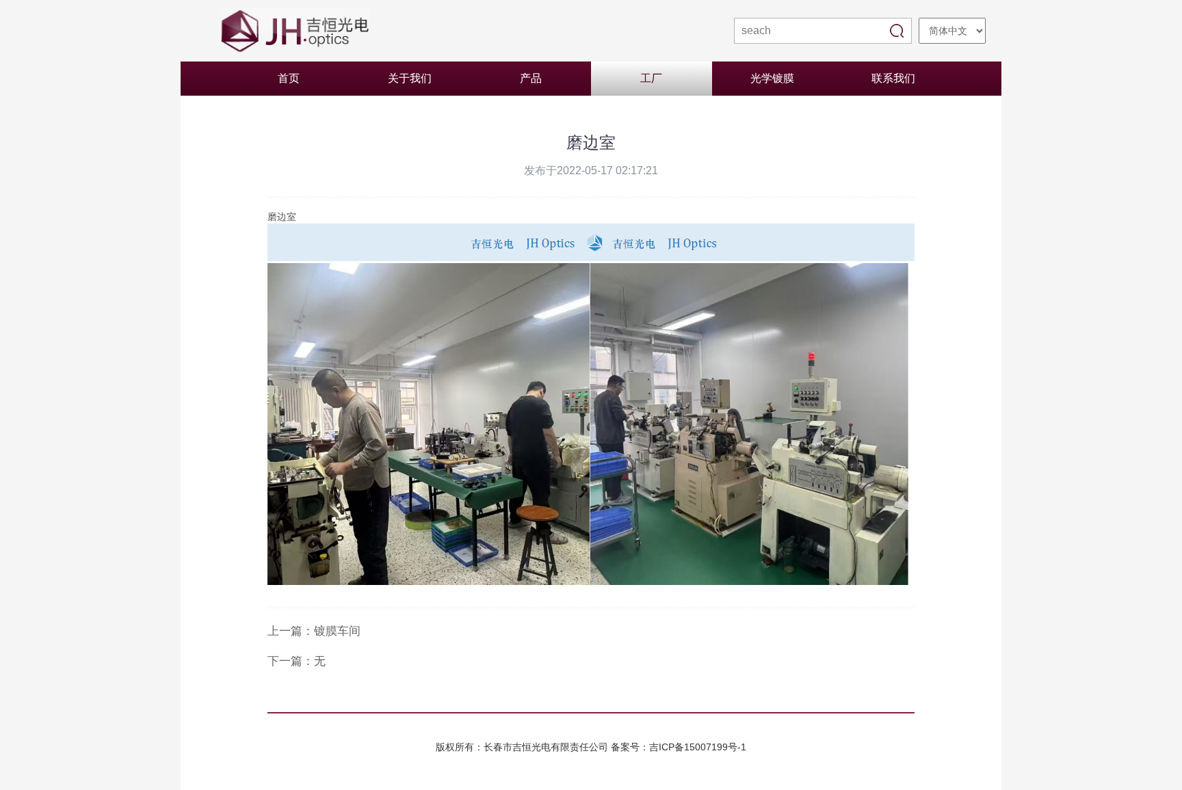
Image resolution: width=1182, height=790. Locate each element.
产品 (531, 78)
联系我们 (893, 78)
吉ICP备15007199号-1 (697, 746)
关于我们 (410, 78)
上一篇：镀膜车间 (313, 631)
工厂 (651, 78)
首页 (289, 78)
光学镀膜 (772, 78)
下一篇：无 (296, 661)
